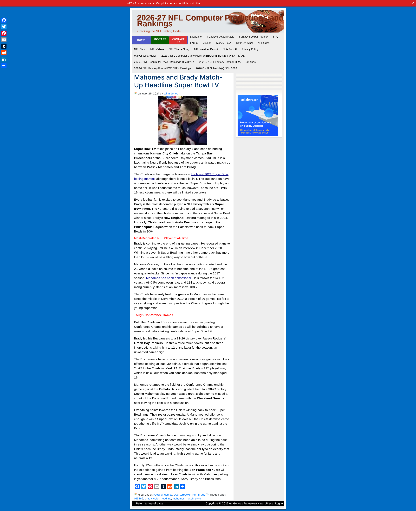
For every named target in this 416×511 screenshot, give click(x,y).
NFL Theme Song (179, 49)
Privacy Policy (250, 49)
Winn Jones (171, 93)
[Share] (4, 65)
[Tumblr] (4, 46)
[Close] (413, 2)
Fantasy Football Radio (220, 36)
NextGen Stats (244, 43)
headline (166, 498)
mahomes (178, 498)
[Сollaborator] (258, 115)
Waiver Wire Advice (145, 55)
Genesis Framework (245, 503)
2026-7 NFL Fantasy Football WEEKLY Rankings (162, 68)
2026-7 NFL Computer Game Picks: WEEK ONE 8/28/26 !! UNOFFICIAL (203, 55)
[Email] (4, 39)
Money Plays (223, 43)
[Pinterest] (4, 33)
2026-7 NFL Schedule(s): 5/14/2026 (216, 68)
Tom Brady (198, 494)
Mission (206, 43)
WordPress (266, 503)
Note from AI (230, 49)
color (156, 498)
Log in (279, 503)
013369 (138, 498)
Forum (194, 43)
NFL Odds (263, 43)
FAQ (275, 36)
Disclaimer (196, 36)
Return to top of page (149, 503)
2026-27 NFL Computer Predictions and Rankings (210, 20)
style (198, 498)
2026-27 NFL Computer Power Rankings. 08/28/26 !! (164, 62)
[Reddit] (4, 52)
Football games (162, 494)
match (190, 498)
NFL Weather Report (206, 49)
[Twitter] (4, 26)
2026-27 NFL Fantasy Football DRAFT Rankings (227, 62)
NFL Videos (157, 49)
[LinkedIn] (4, 59)
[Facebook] (4, 20)
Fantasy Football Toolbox (253, 36)
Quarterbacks (182, 494)
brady (148, 498)
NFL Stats (139, 49)
